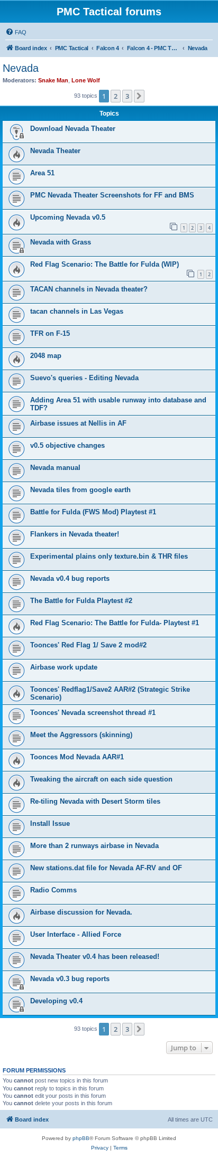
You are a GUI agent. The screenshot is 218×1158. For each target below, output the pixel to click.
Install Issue (50, 823)
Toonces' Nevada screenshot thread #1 (93, 713)
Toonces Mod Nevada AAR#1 (77, 757)
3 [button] (127, 96)
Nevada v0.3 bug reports (70, 979)
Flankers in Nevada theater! (74, 534)
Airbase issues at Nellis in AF (78, 423)
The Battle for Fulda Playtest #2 (81, 601)
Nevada (21, 68)
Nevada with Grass (60, 242)
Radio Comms (53, 890)
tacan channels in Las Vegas (76, 311)
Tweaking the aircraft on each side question (101, 779)
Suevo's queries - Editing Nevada (84, 378)
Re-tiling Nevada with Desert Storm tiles (95, 801)
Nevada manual (55, 468)
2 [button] (115, 96)
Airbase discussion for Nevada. (81, 912)
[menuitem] (15, 32)
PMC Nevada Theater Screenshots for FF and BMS (112, 195)
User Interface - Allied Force (75, 934)
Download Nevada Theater (72, 129)
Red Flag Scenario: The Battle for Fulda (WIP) (104, 264)
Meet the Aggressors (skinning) (81, 735)
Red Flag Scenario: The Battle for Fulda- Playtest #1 (114, 623)
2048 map (45, 356)
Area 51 (42, 173)
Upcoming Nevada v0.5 (67, 217)
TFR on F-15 (50, 333)
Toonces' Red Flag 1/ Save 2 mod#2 (88, 645)
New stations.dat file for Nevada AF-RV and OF (106, 868)
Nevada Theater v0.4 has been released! (94, 957)
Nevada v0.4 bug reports (70, 578)
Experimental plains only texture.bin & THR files (109, 556)
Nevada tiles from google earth (80, 490)
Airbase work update (63, 667)
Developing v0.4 (56, 1001)
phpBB (80, 1138)
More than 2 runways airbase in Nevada (94, 846)
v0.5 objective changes (67, 445)
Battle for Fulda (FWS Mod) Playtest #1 (93, 512)
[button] (139, 96)
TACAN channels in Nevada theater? (89, 289)
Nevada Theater (55, 151)
